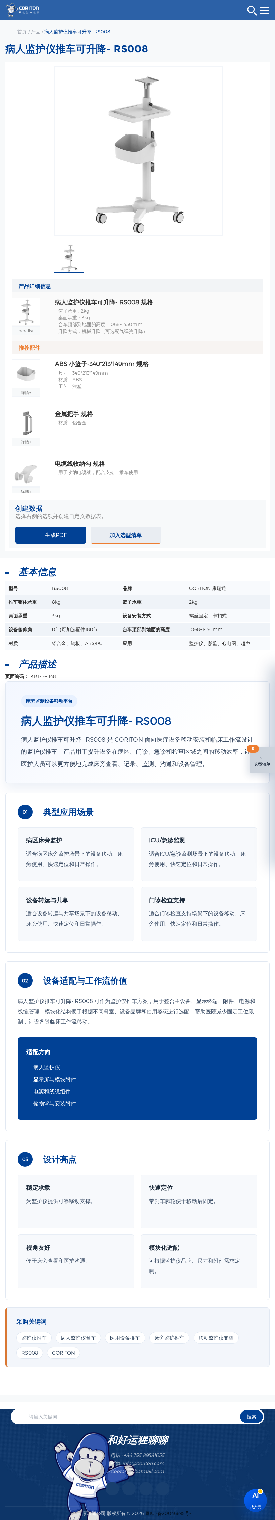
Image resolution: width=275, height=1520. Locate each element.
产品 (35, 31)
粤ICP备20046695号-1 (169, 1513)
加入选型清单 (126, 535)
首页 (22, 31)
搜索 (251, 1416)
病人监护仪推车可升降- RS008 (77, 31)
